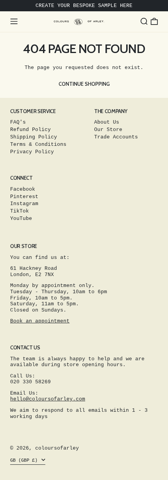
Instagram (24, 204)
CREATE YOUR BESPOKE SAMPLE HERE (84, 6)
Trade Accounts (116, 137)
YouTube (21, 218)
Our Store (108, 130)
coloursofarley (57, 448)
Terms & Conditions (38, 144)
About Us (106, 122)
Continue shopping (84, 84)
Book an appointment (40, 321)
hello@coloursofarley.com (47, 399)
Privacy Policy (32, 152)
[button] (144, 21)
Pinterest (24, 197)
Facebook (22, 189)
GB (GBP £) (25, 460)
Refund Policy (30, 130)
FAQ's (18, 122)
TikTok (19, 211)
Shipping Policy (33, 137)
